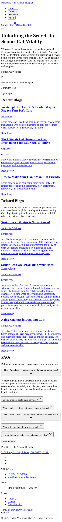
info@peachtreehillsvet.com (22, 477)
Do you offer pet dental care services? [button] (20, 400)
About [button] (11, 18)
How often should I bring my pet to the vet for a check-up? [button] (31, 370)
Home (11, 8)
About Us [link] (12, 498)
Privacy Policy (25, 509)
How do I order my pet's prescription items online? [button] (25, 435)
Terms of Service (9, 509)
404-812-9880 (25, 25)
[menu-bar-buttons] (2, 28)
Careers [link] (11, 501)
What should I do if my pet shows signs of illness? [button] (26, 408)
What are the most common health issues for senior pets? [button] (31, 414)
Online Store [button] (7, 25)
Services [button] (13, 11)
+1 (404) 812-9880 (17, 474)
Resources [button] (14, 14)
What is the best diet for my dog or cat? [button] (21, 427)
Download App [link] (15, 504)
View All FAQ (9, 441)
